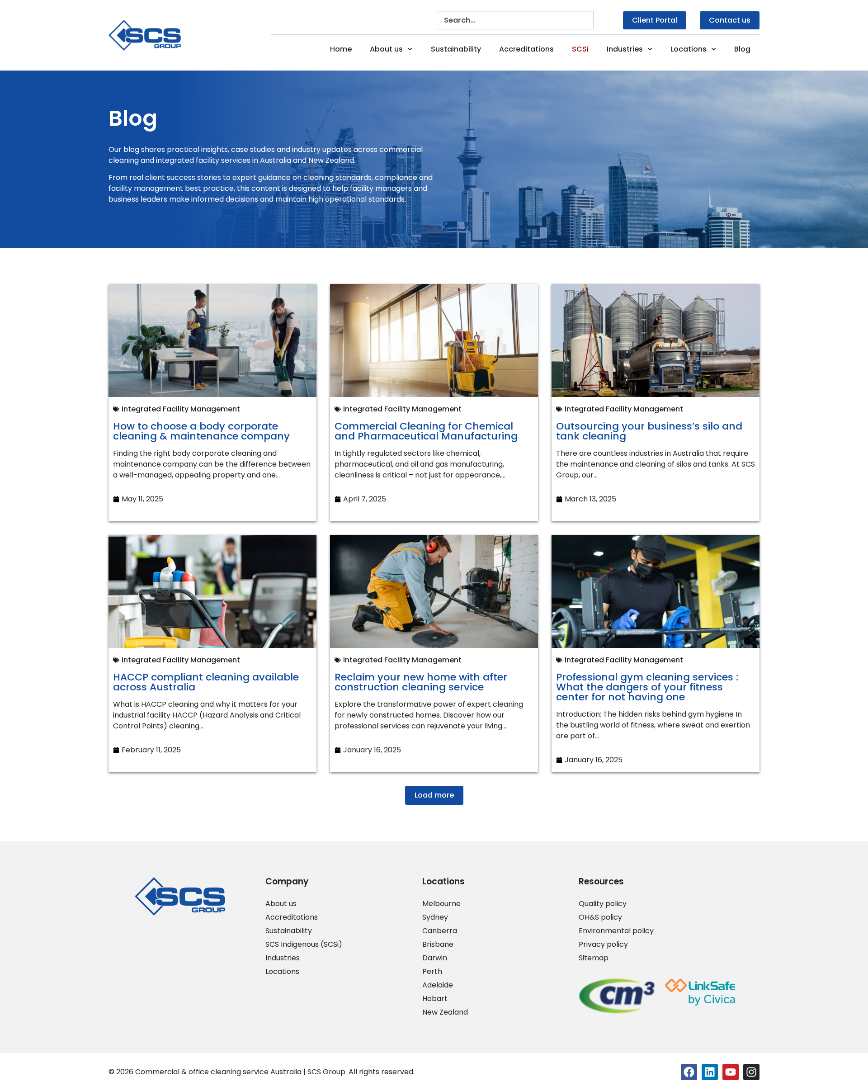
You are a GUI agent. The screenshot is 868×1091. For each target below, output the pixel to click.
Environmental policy (616, 930)
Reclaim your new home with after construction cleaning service (421, 682)
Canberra (439, 930)
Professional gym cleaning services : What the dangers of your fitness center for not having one (647, 687)
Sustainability (456, 49)
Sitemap (594, 958)
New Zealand (445, 1012)
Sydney (435, 917)
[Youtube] (730, 1072)
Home (341, 49)
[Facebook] (689, 1072)
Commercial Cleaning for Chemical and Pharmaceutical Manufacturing (426, 431)
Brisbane (437, 944)
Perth (432, 971)
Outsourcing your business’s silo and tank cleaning (649, 431)
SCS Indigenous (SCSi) (303, 944)
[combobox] (515, 20)
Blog (742, 49)
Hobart (435, 998)
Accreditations (526, 49)
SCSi (580, 49)
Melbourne (441, 903)
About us (386, 49)
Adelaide (437, 985)
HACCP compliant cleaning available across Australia (206, 682)
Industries (625, 49)
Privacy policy (603, 944)
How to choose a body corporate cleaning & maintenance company (201, 431)
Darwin (434, 958)
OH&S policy (600, 917)
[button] (434, 795)
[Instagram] (751, 1072)
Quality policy (603, 903)
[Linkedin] (710, 1072)
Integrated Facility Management (181, 409)
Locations (688, 49)
